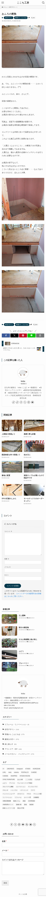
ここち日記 (28, 779)
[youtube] (32, 402)
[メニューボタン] (2, 2)
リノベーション (7, 797)
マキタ (29, 794)
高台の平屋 (20, 808)
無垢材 (31, 804)
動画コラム (16, 801)
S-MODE (34, 772)
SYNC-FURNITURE (9, 779)
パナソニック (24, 790)
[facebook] (21, 402)
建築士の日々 (12, 739)
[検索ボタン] (43, 2)
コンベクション (20, 786)
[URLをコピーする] (40, 335)
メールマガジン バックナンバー (19, 754)
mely (9, 772)
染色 (25, 804)
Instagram (20, 769)
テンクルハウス (33, 786)
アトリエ (12, 783)
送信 (5, 883)
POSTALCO (24, 772)
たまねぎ (37, 779)
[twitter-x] (24, 402)
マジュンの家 (37, 794)
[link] (13, 402)
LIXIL (4, 772)
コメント (8, 531)
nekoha (16, 772)
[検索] (34, 824)
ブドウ (33, 790)
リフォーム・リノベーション (17, 724)
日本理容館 (31, 801)
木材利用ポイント (8, 804)
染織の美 (18, 804)
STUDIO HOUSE (25, 776)
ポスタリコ (20, 794)
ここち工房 (23, 3)
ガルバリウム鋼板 (8, 786)
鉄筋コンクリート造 (9, 808)
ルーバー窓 (27, 797)
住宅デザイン (8, 17)
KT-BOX (27, 769)
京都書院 (36, 797)
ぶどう (5, 783)
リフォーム (18, 797)
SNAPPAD (14, 776)
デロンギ (5, 790)
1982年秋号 (10, 769)
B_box (33, 17)
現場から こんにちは (20, 17)
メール (7, 567)
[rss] (26, 824)
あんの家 (20, 779)
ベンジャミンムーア (9, 794)
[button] (6, 335)
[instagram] (28, 402)
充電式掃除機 (7, 801)
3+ (3, 769)
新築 (24, 801)
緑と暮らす (11, 744)
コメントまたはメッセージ (12, 860)
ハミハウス (14, 790)
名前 (6, 559)
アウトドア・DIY (13, 749)
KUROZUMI (36, 769)
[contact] (30, 824)
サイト (6, 575)
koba (23, 381)
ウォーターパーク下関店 (24, 783)
